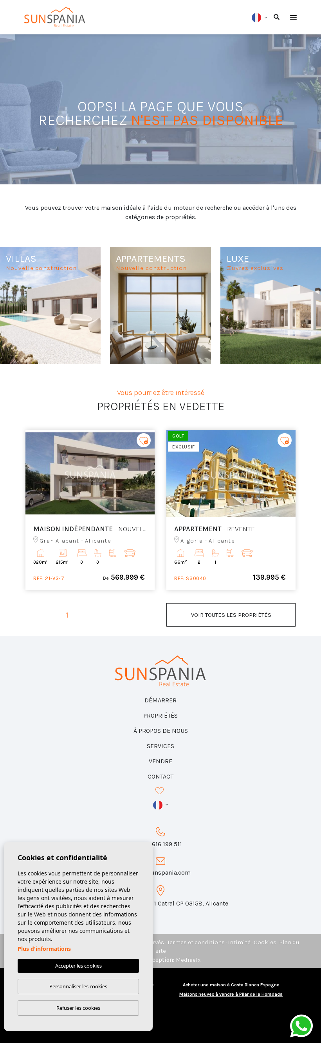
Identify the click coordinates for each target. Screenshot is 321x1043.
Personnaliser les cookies (78, 986)
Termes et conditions (196, 942)
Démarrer (160, 700)
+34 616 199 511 (160, 844)
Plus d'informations (44, 948)
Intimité (239, 942)
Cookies (265, 942)
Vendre (160, 761)
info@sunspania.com (161, 872)
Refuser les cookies (78, 1007)
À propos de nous (160, 730)
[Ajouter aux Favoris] (143, 440)
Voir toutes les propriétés (231, 614)
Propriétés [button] (160, 715)
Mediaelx (188, 959)
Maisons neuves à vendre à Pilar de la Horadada (231, 994)
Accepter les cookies (78, 965)
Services (160, 746)
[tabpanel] (90, 510)
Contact (160, 776)
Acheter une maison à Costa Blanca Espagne (231, 985)
